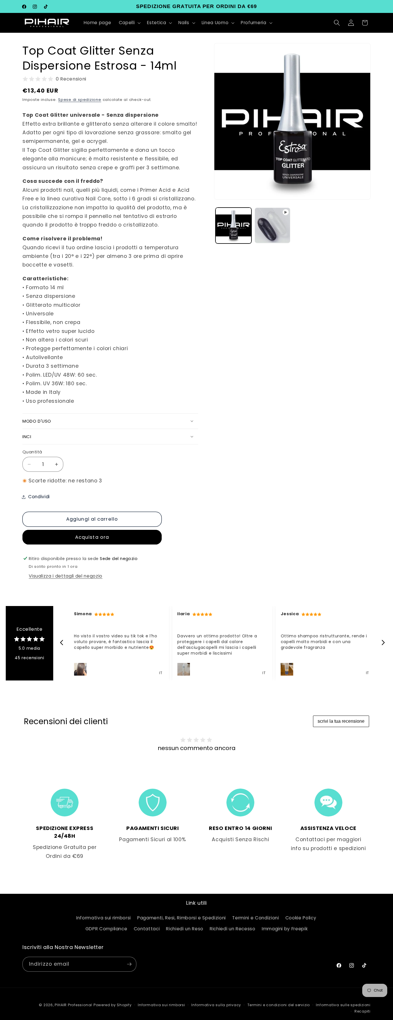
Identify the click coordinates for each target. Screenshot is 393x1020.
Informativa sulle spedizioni (343, 1004)
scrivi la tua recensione (341, 721)
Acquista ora (92, 537)
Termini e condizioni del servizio (278, 1004)
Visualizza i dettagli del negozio (65, 576)
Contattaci (147, 929)
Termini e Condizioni (255, 918)
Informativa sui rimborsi (103, 918)
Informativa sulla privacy (216, 1004)
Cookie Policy (300, 918)
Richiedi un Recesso (232, 929)
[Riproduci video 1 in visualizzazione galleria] (273, 226)
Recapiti (362, 1011)
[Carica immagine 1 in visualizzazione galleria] (233, 226)
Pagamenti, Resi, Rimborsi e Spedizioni (181, 918)
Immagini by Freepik (285, 929)
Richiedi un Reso (184, 929)
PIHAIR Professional (73, 1004)
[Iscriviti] (129, 964)
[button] (129, 22)
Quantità (32, 452)
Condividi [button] (39, 497)
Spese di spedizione (79, 99)
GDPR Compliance (106, 929)
